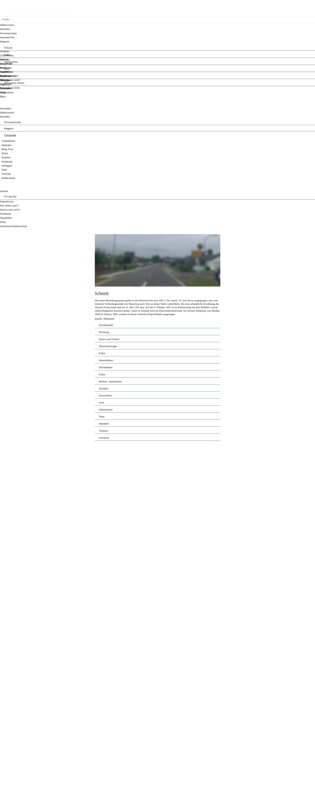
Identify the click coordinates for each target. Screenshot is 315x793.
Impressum (6, 226)
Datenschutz (20, 226)
